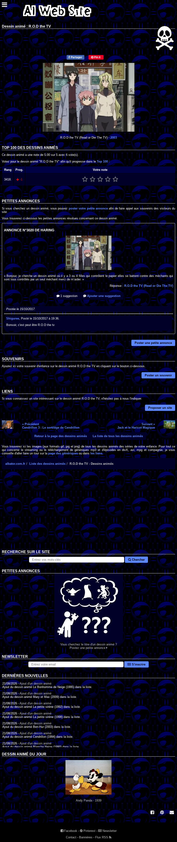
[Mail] (171, 813)
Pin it (96, 57)
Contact (71, 837)
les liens (96, 453)
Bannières (85, 837)
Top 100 (102, 161)
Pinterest (89, 831)
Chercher (138, 559)
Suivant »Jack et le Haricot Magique (136, 425)
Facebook (70, 831)
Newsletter (109, 831)
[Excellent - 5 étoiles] (115, 179)
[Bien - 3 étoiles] (100, 179)
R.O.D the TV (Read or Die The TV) (148, 285)
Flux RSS (102, 837)
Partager (76, 57)
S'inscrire (138, 664)
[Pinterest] (162, 813)
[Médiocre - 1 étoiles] (85, 179)
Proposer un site (160, 407)
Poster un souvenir (158, 375)
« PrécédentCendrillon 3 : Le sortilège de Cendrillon (51, 425)
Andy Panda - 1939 (88, 800)
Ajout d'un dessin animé (35, 683)
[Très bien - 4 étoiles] (108, 179)
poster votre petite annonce (88, 208)
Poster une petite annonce (153, 343)
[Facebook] (152, 813)
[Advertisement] (88, 513)
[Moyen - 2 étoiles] (92, 179)
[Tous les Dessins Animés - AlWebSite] (57, 18)
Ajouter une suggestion (103, 296)
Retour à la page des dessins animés (60, 436)
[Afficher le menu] (4, 6)
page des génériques (63, 453)
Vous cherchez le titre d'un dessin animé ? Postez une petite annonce (88, 646)
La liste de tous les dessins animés (118, 436)
